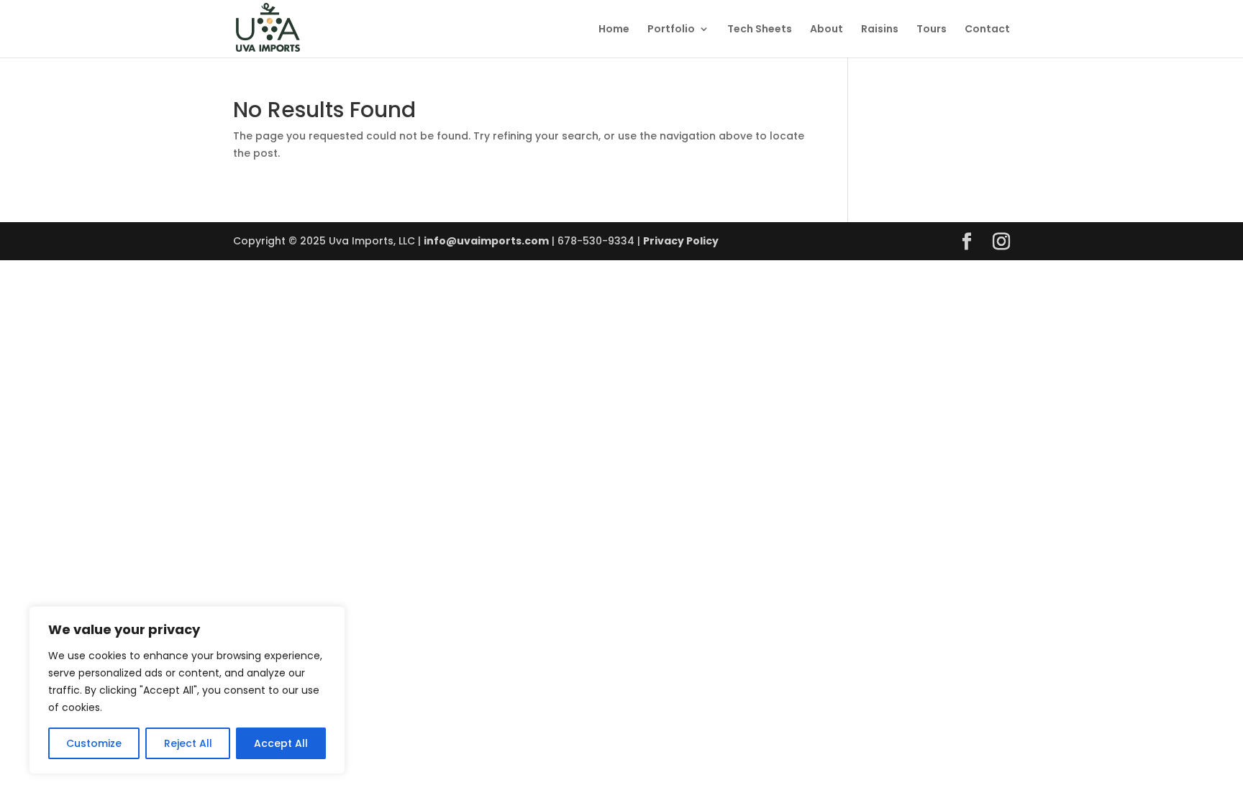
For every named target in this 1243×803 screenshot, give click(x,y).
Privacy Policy (681, 241)
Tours (931, 30)
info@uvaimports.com (486, 241)
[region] (187, 690)
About (826, 30)
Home (613, 30)
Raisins (879, 30)
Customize (94, 743)
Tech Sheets (759, 30)
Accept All (281, 743)
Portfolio (671, 30)
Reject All (188, 743)
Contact (987, 30)
